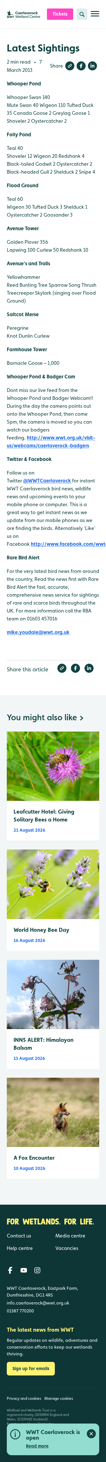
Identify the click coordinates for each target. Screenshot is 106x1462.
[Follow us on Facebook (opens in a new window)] (10, 1270)
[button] (69, 65)
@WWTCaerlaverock (47, 481)
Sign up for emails (30, 1368)
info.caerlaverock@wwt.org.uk (38, 1303)
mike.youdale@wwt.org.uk (38, 632)
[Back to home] (87, 1419)
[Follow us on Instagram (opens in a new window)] (37, 1270)
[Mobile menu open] (95, 16)
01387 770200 (20, 1311)
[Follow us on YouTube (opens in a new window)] (23, 1270)
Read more (37, 1446)
